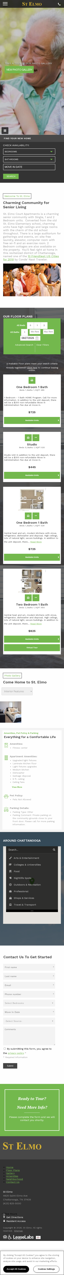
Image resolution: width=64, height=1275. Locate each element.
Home (9, 1167)
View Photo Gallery (19, 69)
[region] (32, 1263)
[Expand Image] (10, 712)
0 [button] (30, 325)
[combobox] (29, 151)
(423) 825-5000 (59, 3)
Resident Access (16, 1221)
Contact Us (12, 1182)
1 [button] (37, 325)
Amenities (12, 1176)
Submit (10, 1066)
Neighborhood (14, 1179)
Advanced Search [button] (24, 345)
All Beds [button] (21, 325)
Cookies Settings (46, 1269)
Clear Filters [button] (42, 345)
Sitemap (18, 1231)
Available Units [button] (32, 420)
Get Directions (14, 1217)
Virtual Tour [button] (32, 648)
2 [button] (44, 325)
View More (17, 787)
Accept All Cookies (16, 1269)
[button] (32, 380)
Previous (23, 499)
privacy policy (16, 1053)
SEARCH (11, 176)
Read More (36, 542)
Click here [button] (32, 367)
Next (41, 499)
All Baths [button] (14, 332)
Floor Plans (13, 1170)
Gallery (10, 1173)
